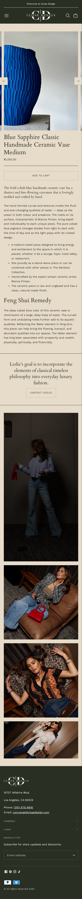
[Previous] (4, 81)
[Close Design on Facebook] (6, 872)
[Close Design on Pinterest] (10, 872)
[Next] (78, 81)
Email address (16, 850)
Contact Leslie (41, 392)
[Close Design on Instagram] (14, 872)
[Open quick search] (68, 15)
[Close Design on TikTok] (19, 872)
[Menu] (6, 15)
